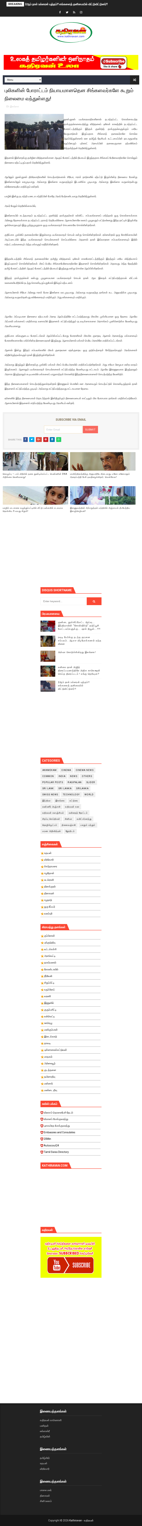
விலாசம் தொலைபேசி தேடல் (58, 1112)
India (62, 776)
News (73, 776)
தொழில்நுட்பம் (49, 825)
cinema (66, 770)
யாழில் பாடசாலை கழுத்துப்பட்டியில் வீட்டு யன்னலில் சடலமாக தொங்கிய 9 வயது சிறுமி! (33, 509)
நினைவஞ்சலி (69, 825)
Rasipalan (75, 782)
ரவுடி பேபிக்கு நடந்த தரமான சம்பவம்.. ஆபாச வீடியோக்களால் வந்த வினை (80, 640)
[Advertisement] (91, 555)
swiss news (50, 794)
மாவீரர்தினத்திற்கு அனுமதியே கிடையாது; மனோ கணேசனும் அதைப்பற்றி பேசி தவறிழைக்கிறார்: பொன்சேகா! (100, 475)
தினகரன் (45, 1495)
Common (48, 776)
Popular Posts (52, 782)
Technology (71, 794)
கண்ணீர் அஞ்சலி (51, 806)
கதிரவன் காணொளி (51, 1420)
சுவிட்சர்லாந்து (84, 819)
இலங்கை (14, 106)
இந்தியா (46, 800)
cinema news (85, 770)
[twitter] (67, 12)
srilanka (82, 788)
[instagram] (81, 12)
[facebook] (60, 12)
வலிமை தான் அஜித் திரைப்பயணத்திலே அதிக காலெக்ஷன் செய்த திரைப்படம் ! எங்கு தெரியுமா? (79, 670)
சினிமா (68, 819)
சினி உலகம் (46, 1501)
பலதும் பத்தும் (87, 825)
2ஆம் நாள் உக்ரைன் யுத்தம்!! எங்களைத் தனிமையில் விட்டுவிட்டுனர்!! (66, 4)
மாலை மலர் (46, 1490)
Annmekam (49, 770)
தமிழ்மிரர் (45, 1457)
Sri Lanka (65, 788)
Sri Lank (48, 788)
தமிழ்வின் (45, 1436)
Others (87, 776)
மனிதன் (44, 1425)
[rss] (74, 12)
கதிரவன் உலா (72, 806)
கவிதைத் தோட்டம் (78, 813)
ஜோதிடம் (70, 831)
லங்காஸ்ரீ (45, 1431)
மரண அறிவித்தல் (51, 831)
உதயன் (43, 1463)
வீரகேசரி (44, 1468)
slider (90, 782)
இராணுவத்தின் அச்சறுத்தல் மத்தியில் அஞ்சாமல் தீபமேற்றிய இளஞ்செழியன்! (100, 509)
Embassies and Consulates (59, 1132)
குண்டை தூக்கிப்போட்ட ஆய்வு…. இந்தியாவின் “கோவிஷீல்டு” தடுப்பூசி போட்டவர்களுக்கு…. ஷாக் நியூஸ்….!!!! (79, 625)
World (89, 794)
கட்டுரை (74, 800)
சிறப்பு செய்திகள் (51, 819)
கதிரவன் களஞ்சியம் (53, 813)
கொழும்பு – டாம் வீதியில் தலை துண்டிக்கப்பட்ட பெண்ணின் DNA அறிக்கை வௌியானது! (35, 475)
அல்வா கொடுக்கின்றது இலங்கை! (77, 652)
